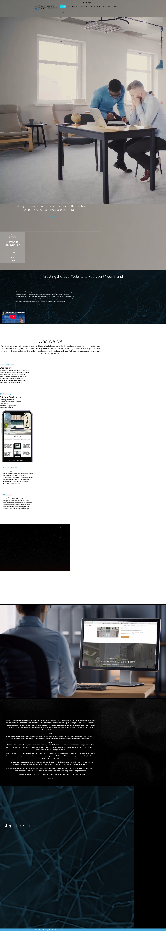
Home (63, 6)
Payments (117, 6)
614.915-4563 (88, 2)
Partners (106, 6)
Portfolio (94, 6)
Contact (64, 12)
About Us (71, 6)
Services (83, 6)
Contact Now (51, 216)
